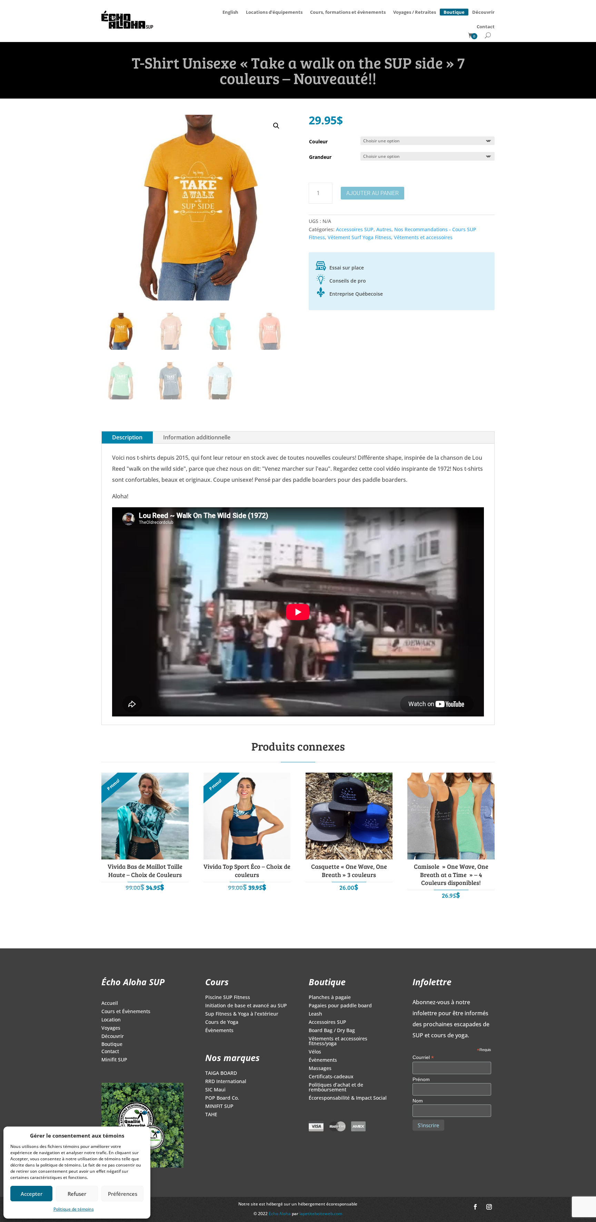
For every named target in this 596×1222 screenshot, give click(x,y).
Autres (383, 229)
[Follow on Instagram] (489, 1206)
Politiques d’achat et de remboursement (336, 1087)
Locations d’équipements (274, 12)
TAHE (211, 1115)
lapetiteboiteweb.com (320, 1213)
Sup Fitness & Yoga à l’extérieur (241, 1014)
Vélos (315, 1052)
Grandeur (320, 157)
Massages (320, 1068)
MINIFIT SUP (219, 1106)
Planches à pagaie (330, 997)
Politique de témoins (73, 1209)
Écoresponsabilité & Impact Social (348, 1098)
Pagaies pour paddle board (340, 1006)
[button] (276, 126)
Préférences (122, 1193)
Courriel (423, 1057)
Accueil (109, 1003)
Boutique (454, 11)
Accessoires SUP (355, 229)
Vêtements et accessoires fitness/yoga (338, 1041)
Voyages (110, 1028)
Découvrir (483, 12)
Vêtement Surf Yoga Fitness (359, 237)
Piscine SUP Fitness (227, 997)
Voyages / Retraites (414, 12)
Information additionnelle (196, 437)
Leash (315, 1014)
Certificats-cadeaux (331, 1077)
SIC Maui (215, 1090)
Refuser (77, 1193)
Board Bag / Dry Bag (332, 1030)
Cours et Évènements (125, 1012)
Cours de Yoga (221, 1022)
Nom (418, 1100)
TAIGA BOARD (221, 1073)
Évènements (219, 1030)
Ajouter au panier (372, 193)
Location (111, 1020)
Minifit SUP (114, 1060)
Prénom (421, 1079)
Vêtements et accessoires (423, 237)
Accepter (31, 1193)
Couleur (318, 141)
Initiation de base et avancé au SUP (246, 1006)
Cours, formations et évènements (348, 12)
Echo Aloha (280, 1213)
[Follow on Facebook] (475, 1206)
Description (127, 437)
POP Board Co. (222, 1098)
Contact (486, 26)
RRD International (225, 1081)
